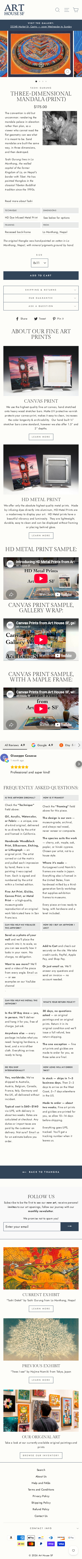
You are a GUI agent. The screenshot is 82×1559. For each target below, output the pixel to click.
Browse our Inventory (41, 1455)
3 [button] (43, 82)
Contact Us (41, 1516)
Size (39, 254)
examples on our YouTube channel (20, 983)
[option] (41, 25)
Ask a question (41, 306)
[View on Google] (4, 758)
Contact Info (41, 1528)
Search (41, 1470)
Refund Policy (41, 1509)
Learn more (41, 436)
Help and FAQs (41, 1483)
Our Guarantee (41, 298)
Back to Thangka (44, 1171)
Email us (32, 973)
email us (57, 966)
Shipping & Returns (41, 289)
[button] (3, 764)
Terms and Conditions (41, 1489)
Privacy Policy (41, 1496)
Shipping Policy (41, 1503)
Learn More (41, 1379)
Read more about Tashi (19, 201)
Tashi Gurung (41, 87)
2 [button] (40, 82)
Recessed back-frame (18, 232)
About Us (41, 1476)
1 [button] (36, 82)
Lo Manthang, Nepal (55, 232)
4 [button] (46, 82)
